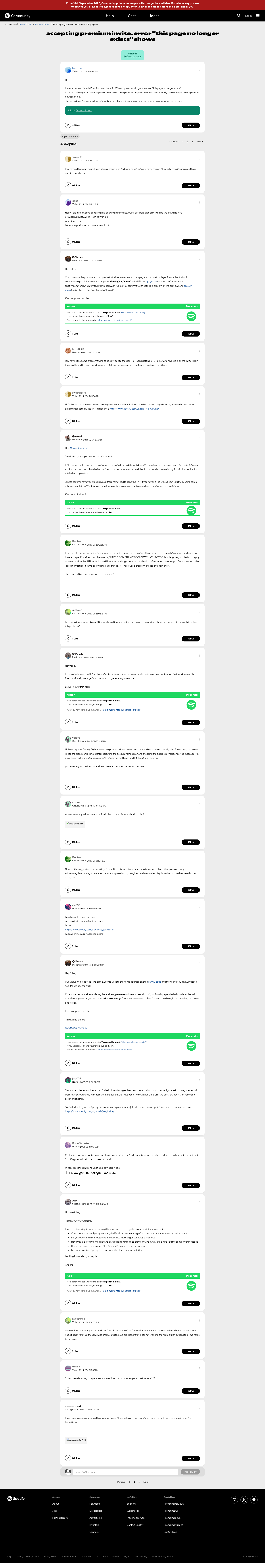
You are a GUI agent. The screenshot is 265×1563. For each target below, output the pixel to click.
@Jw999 (69, 1028)
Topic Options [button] (69, 136)
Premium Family (42, 24)
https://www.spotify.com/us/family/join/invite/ (134, 408)
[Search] (238, 16)
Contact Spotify (135, 1524)
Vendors (94, 1532)
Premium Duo (171, 1510)
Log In (248, 15)
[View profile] (68, 69)
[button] (199, 69)
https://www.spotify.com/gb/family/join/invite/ (89, 929)
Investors (94, 1524)
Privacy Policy (50, 1556)
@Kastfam (80, 1028)
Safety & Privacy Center (28, 1556)
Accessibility (102, 1556)
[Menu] (257, 15)
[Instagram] (234, 1499)
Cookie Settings (68, 1556)
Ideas (154, 15)
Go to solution (133, 56)
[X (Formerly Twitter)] (244, 1499)
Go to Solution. (84, 110)
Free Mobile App (136, 1517)
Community (21, 15)
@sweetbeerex (78, 448)
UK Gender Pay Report (162, 1556)
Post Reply (190, 1471)
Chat (132, 15)
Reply (191, 125)
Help (110, 15)
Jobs (55, 1510)
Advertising (95, 1517)
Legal (9, 1556)
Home (22, 24)
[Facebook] (254, 1499)
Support (131, 1503)
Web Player (133, 1510)
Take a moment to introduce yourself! (114, 319)
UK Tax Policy (141, 1556)
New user (77, 68)
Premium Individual (174, 1503)
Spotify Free (170, 1532)
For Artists (94, 1503)
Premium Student (173, 1524)
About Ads (86, 1556)
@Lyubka (152, 281)
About (55, 1503)
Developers (95, 1510)
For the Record (60, 1517)
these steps (152, 6)
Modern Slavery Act (121, 1556)
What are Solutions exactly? (133, 312)
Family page (154, 981)
